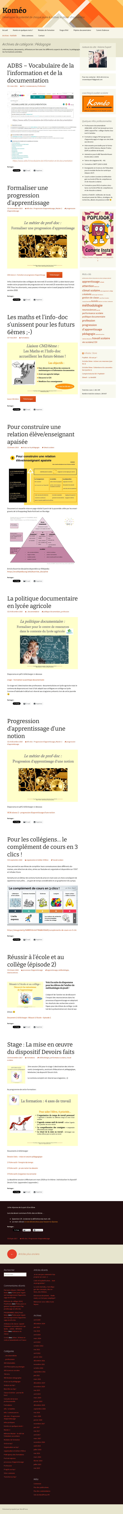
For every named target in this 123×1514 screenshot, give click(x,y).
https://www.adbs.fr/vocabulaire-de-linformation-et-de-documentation (42, 160)
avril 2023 (37, 1342)
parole (98, 310)
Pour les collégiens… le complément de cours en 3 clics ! (42, 847)
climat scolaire (49, 447)
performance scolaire (58, 1058)
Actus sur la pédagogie (31, 447)
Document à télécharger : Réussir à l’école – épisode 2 (29, 1017)
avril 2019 (37, 1394)
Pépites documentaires (82, 30)
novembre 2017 (39, 1424)
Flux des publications (41, 1487)
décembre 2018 (39, 1405)
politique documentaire (51, 612)
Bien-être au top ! (10, 1389)
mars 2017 (37, 1438)
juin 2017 (37, 1427)
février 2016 (38, 1461)
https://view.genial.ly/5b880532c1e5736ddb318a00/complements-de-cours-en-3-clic (42, 930)
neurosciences (12, 973)
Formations (25, 338)
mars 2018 (37, 1416)
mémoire (110, 301)
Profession (42, 86)
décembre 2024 (39, 1323)
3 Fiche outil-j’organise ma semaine (21, 1174)
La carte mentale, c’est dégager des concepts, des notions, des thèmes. (44, 1289)
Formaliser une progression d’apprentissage (28, 195)
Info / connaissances (29, 86)
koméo (94, 301)
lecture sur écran (103, 301)
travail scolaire (58, 860)
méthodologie (63, 970)
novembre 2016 (39, 1442)
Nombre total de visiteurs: (91, 394)
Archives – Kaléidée (9, 35)
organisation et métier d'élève (37, 860)
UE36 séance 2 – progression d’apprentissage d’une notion (31, 812)
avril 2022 (37, 1353)
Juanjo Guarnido (86, 301)
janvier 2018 (38, 1420)
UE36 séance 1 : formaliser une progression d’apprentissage (26, 275)
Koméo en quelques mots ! (23, 30)
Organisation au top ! (11, 1447)
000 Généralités (9, 1363)
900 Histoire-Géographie (12, 1378)
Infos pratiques (9, 1422)
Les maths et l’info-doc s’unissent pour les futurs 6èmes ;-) (41, 325)
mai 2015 (37, 1468)
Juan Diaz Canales (104, 298)
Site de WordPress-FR (41, 1495)
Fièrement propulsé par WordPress (15, 1509)
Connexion (37, 1484)
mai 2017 (37, 1431)
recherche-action (99, 334)
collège (111, 291)
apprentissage (52, 970)
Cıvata (6, 1337)
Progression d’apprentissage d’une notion (36, 729)
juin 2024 (37, 1327)
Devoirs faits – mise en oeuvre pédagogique (24, 1156)
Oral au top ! (8, 1443)
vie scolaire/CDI (89, 342)
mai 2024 (37, 1331)
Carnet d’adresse (102, 30)
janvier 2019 (38, 1401)
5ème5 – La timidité (89, 377)
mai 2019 (37, 1390)
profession (65, 612)
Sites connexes (27, 35)
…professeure (9, 1359)
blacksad (96, 286)
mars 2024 (37, 1338)
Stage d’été (64, 30)
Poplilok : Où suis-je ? (89, 357)
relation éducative (87, 339)
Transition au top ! (10, 1477)
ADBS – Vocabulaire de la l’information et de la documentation (40, 73)
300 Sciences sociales (12, 1370)
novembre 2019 (39, 1386)
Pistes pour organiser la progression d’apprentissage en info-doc (15, 1295)
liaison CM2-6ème (13, 399)
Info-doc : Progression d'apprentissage (41, 208)
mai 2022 (37, 1349)
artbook (102, 282)
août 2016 (37, 1446)
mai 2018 (37, 1412)
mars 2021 (37, 1379)
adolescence (85, 278)
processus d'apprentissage (33, 970)
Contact (41, 35)
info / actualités (9, 1409)
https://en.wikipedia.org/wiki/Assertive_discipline (27, 571)
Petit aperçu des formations (14, 1454)
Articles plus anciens (25, 1254)
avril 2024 (37, 1335)
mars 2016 (37, 1457)
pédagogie (88, 334)
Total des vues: (87, 390)
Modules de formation (46, 30)
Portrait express (10, 1458)
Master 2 (59, 208)
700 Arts (7, 1374)
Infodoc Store (90, 353)
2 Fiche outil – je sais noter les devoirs (22, 1168)
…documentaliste (10, 1355)
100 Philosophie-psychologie (14, 1367)
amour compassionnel (105, 278)
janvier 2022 (38, 1357)
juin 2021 (37, 1375)
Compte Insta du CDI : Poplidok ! (93, 374)
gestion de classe (90, 297)
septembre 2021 (40, 1372)
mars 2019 (37, 1398)
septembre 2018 (40, 1409)
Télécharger (54, 275)
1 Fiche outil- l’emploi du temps (20, 1162)
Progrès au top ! (9, 1469)
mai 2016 (37, 1453)
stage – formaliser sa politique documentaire (25, 680)
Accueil (5, 30)
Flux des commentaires (42, 1491)
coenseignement (104, 291)
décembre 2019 (39, 1383)
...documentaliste (33, 612)
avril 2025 (37, 1320)
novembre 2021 (39, 1364)
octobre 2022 (38, 1346)
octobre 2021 (38, 1368)
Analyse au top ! (9, 1385)
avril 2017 (37, 1435)
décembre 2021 (39, 1361)
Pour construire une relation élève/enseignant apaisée (40, 434)
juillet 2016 (37, 1449)
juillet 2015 (37, 1464)
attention (88, 286)
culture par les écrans (97, 294)
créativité (86, 294)
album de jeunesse (94, 278)
